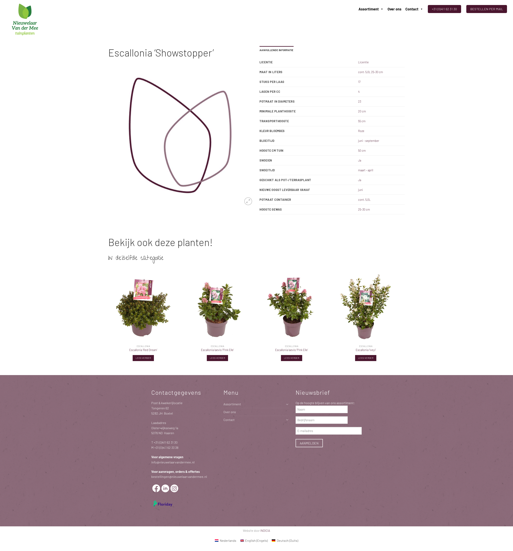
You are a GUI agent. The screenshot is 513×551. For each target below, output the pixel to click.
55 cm (362, 121)
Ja (359, 160)
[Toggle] (287, 404)
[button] (248, 201)
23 (359, 101)
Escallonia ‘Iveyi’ (366, 350)
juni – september (368, 140)
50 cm (362, 150)
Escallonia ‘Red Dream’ (143, 350)
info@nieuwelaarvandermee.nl (173, 462)
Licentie (363, 62)
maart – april (365, 170)
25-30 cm (364, 209)
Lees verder (143, 357)
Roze (361, 131)
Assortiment (368, 9)
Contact (411, 9)
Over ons (394, 9)
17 (359, 82)
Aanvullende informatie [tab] (277, 50)
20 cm (362, 111)
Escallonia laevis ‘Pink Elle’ (217, 350)
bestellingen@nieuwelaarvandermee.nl (179, 476)
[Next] (401, 320)
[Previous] (108, 320)
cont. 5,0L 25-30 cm (370, 72)
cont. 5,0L (364, 199)
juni (360, 190)
